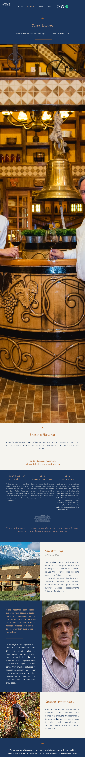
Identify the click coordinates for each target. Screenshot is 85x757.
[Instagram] (62, 6)
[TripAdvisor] (66, 6)
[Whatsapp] (58, 6)
